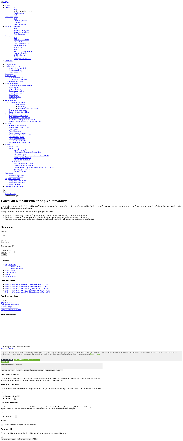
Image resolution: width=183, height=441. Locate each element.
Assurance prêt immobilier (18, 79)
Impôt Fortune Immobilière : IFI (20, 135)
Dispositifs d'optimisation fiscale (20, 142)
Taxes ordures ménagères (17, 133)
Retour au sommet (7, 348)
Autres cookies (50, 370)
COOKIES (5, 362)
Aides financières (15, 161)
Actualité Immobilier (16, 268)
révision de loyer (6, 302)
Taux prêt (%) (5, 242)
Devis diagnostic (14, 184)
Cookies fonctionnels (8, 370)
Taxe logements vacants (17, 139)
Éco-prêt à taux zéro (20, 150)
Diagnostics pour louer (16, 182)
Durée (3, 236)
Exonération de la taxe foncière (24, 165)
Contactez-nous (10, 276)
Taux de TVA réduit (20, 171)
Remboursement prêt (16, 78)
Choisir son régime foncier (18, 125)
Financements (14, 148)
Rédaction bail (14, 87)
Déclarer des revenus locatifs (18, 127)
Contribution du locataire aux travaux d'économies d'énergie (34, 167)
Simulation (21, 106)
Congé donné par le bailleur (18, 116)
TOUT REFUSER (33, 360)
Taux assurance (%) (7, 246)
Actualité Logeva (15, 267)
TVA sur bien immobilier (17, 140)
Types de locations (15, 93)
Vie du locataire (10, 100)
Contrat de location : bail (17, 68)
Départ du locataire (11, 114)
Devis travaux (14, 146)
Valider (4, 254)
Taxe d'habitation (15, 131)
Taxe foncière (13, 129)
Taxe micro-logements (16, 137)
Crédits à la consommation (22, 158)
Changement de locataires (9, 308)
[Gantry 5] (4, 2)
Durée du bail (13, 95)
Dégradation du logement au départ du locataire (25, 121)
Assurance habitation (16, 177)
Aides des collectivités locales (23, 169)
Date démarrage (6, 250)
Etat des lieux (13, 99)
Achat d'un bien (10, 76)
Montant (3, 232)
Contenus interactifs (37, 370)
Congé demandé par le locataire (19, 118)
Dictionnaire (9, 74)
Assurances (9, 173)
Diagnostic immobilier (12, 179)
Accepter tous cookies (8, 439)
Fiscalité (8, 123)
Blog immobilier (10, 265)
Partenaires (8, 274)
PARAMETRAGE (7, 360)
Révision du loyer (19, 104)
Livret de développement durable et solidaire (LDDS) (31, 156)
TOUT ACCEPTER (20, 360)
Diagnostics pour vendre (17, 181)
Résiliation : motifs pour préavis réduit (22, 120)
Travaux (8, 144)
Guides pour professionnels (14, 186)
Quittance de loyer (15, 70)
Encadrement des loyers (17, 91)
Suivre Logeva (10, 270)
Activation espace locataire (10, 304)
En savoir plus (95, 354)
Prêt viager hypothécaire (22, 160)
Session (59, 370)
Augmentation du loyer (17, 102)
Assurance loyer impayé (17, 175)
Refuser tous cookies (24, 439)
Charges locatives (15, 89)
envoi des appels (6, 306)
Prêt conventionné (20, 154)
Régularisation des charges (18, 110)
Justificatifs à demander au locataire (21, 85)
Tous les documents (15, 72)
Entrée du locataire (11, 83)
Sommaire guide (10, 64)
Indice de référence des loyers (28, 108)
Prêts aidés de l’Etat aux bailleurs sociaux (27, 152)
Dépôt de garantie (15, 97)
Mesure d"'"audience (23, 370)
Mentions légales (10, 272)
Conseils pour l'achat (16, 81)
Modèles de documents (12, 66)
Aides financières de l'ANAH (23, 163)
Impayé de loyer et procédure (19, 112)
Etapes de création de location (11, 310)
